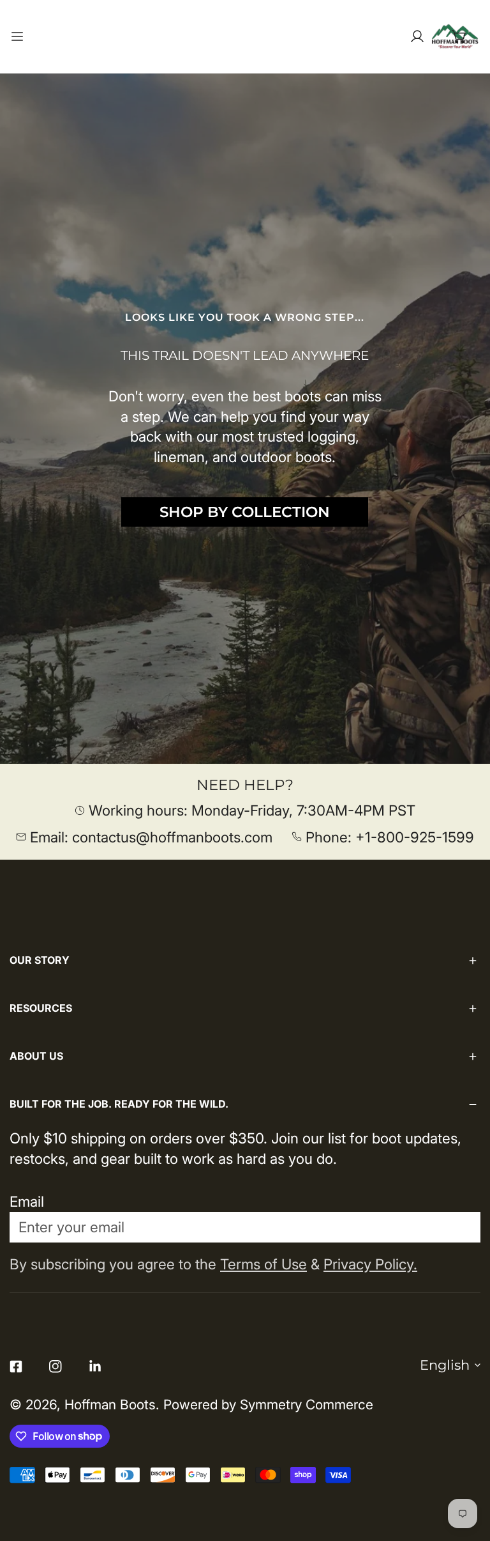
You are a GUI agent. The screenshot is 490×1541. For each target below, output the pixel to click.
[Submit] (459, 1226)
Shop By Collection (245, 512)
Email (27, 1201)
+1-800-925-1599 (414, 837)
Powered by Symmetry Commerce (268, 1405)
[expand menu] (17, 36)
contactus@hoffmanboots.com (172, 837)
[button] (459, 36)
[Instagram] (55, 1366)
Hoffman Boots (110, 1405)
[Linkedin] (95, 1366)
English (445, 1365)
